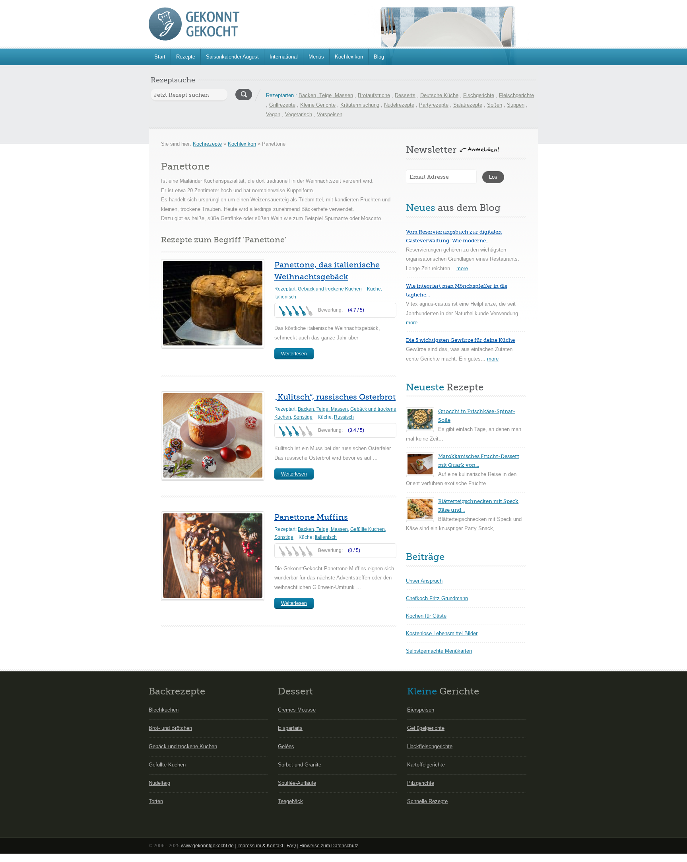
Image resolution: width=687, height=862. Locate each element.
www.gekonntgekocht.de (207, 845)
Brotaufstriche (374, 95)
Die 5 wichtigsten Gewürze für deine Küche (460, 340)
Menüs (316, 57)
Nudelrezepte (399, 105)
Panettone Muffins (311, 517)
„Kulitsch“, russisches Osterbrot (335, 397)
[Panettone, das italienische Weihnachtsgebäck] (212, 303)
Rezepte (185, 57)
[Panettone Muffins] (212, 555)
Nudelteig (159, 783)
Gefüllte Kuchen (367, 529)
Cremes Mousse (297, 710)
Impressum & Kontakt (260, 845)
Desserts (405, 95)
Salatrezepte (467, 105)
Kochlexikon (349, 57)
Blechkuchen (164, 710)
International (284, 57)
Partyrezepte (433, 105)
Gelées (286, 746)
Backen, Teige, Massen (326, 95)
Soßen (494, 105)
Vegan (273, 114)
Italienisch (285, 297)
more (462, 268)
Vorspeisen (329, 114)
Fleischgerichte (516, 95)
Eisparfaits (290, 728)
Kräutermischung (359, 105)
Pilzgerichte (420, 783)
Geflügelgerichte (425, 728)
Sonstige (302, 417)
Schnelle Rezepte (427, 801)
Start (159, 57)
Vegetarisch (298, 114)
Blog (379, 57)
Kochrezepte (207, 144)
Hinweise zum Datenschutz (328, 845)
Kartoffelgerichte (426, 765)
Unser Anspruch (424, 581)
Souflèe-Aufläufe (297, 783)
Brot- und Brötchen (170, 728)
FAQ (291, 845)
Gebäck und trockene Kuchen (330, 289)
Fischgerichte (478, 95)
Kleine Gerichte (318, 105)
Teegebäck (290, 801)
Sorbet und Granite (299, 765)
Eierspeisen (420, 710)
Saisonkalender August (232, 57)
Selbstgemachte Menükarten (439, 651)
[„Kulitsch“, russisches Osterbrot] (212, 435)
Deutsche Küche (439, 95)
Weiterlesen (294, 354)
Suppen (515, 105)
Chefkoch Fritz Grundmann (437, 598)
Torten (156, 801)
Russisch (344, 417)
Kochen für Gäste (426, 616)
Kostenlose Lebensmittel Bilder (441, 633)
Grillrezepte (282, 105)
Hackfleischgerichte (429, 746)
